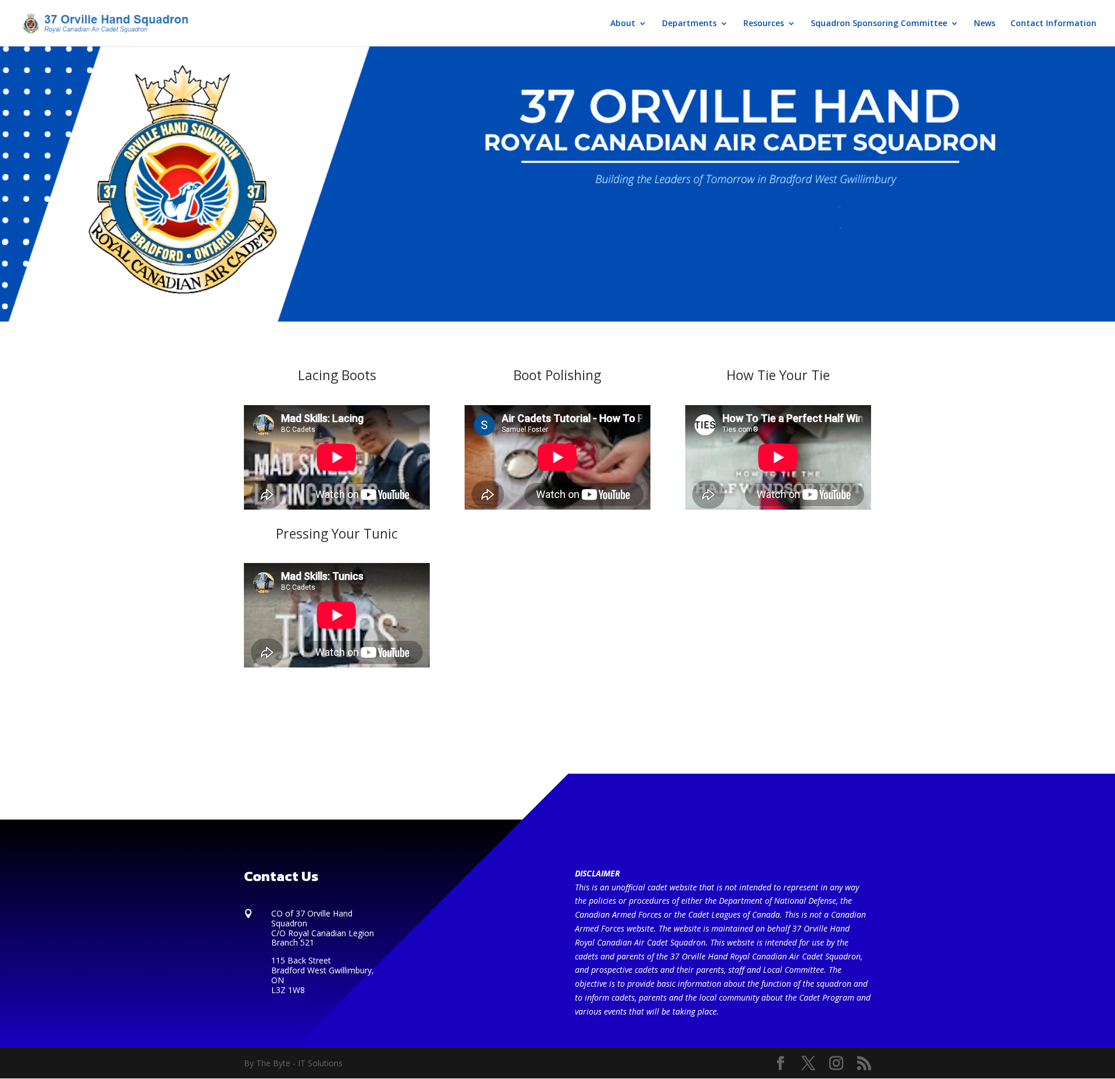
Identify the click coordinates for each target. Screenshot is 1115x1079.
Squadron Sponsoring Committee (879, 23)
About (622, 23)
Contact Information (1053, 23)
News (984, 23)
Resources (763, 23)
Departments (689, 23)
